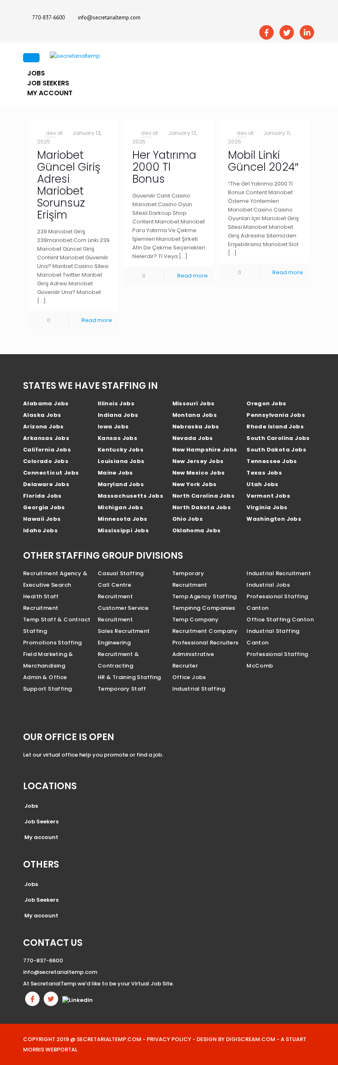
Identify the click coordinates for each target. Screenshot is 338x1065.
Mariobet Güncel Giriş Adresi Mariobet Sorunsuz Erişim (68, 185)
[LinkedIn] (307, 32)
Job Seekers (41, 821)
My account (50, 93)
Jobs (31, 806)
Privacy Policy (169, 1039)
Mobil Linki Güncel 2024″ (263, 161)
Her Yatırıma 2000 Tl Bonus (164, 167)
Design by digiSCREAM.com (236, 1039)
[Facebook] (266, 32)
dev (51, 133)
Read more (97, 320)
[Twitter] (286, 32)
